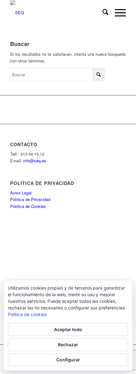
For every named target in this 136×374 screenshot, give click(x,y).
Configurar (68, 359)
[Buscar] (102, 12)
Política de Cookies (28, 206)
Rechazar (68, 344)
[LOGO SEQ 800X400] (56, 12)
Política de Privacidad (30, 199)
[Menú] (117, 12)
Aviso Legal (21, 193)
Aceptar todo (68, 329)
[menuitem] (102, 12)
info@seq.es (34, 161)
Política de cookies (27, 314)
